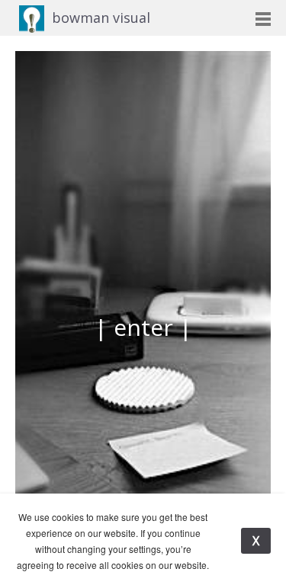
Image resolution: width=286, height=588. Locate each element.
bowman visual (101, 17)
